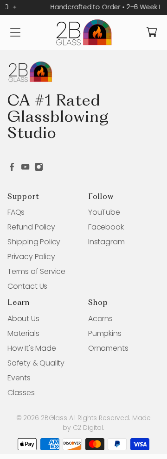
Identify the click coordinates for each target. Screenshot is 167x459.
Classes (21, 392)
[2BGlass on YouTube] (25, 169)
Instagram (106, 241)
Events (19, 377)
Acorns (100, 318)
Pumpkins (105, 333)
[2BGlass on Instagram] (38, 169)
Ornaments (108, 348)
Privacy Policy (31, 256)
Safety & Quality (35, 363)
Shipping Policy (33, 241)
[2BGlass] (83, 32)
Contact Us (27, 286)
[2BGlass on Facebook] (11, 169)
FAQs (16, 212)
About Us (23, 318)
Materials (23, 333)
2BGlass (54, 417)
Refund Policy (31, 227)
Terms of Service (36, 271)
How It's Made (31, 348)
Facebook (106, 227)
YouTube (104, 212)
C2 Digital (88, 427)
